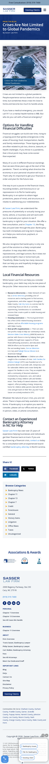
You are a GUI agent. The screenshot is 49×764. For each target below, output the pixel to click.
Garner (24, 711)
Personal (7, 609)
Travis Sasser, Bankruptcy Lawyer (16, 643)
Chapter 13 (30, 224)
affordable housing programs (32, 323)
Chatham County (27, 709)
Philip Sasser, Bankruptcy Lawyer (16, 646)
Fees (4, 654)
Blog (4, 669)
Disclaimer (7, 684)
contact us (34, 440)
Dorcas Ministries (32, 348)
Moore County (23, 717)
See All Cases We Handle (13, 620)
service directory (18, 295)
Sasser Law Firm (12, 208)
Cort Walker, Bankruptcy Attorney (17, 650)
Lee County (13, 717)
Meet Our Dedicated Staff (13, 661)
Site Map (6, 680)
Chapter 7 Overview (11, 613)
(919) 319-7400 (33, 2)
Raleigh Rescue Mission (27, 351)
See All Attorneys (10, 657)
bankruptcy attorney (20, 447)
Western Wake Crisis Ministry (19, 334)
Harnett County (27, 714)
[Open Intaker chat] (22, 763)
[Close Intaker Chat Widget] (46, 735)
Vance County (26, 720)
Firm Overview (8, 639)
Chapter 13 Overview (11, 616)
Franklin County (15, 711)
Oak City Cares (24, 304)
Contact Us (7, 677)
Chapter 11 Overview (11, 630)
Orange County (15, 720)
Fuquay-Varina (14, 714)
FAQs (5, 673)
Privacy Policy (8, 688)
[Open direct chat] (43, 735)
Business (7, 626)
